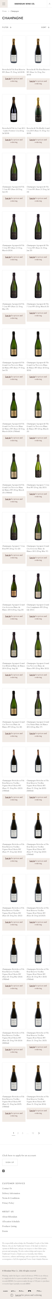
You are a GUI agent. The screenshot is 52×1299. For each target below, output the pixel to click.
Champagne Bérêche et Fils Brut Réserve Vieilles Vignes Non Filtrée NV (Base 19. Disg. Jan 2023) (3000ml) (38, 785)
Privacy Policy (8, 1203)
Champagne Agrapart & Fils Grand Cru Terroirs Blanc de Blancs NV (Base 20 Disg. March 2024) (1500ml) (13, 428)
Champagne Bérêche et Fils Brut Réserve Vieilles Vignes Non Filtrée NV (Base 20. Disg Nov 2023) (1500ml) (38, 974)
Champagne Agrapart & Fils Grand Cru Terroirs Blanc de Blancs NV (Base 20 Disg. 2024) (38, 366)
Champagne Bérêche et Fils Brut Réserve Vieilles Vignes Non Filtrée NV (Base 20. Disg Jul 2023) (38, 912)
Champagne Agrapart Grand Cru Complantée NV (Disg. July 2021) (38, 607)
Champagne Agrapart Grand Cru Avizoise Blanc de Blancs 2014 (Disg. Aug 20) (13, 607)
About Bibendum (9, 1216)
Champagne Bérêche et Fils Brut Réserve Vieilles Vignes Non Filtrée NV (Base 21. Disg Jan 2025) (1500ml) (13, 1101)
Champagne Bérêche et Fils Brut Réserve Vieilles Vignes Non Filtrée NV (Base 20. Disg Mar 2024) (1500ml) (13, 974)
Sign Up (10, 1162)
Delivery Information (11, 1193)
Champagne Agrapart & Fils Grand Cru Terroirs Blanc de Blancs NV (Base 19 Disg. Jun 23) (13, 366)
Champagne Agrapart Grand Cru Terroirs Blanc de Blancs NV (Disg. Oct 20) (13, 724)
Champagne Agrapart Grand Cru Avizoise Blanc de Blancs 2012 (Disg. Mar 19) (38, 549)
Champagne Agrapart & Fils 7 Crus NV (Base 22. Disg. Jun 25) (38, 248)
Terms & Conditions (11, 1198)
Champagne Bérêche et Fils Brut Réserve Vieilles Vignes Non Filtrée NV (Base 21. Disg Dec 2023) (38, 1037)
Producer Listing (9, 1226)
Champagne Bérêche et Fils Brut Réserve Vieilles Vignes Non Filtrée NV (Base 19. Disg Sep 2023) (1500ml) (38, 849)
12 (33, 1133)
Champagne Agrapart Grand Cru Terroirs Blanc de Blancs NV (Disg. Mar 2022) (38, 666)
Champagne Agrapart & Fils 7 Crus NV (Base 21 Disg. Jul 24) (38, 189)
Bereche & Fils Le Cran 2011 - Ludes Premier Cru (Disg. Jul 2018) (13, 131)
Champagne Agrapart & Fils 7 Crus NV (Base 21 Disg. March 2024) (13, 248)
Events (5, 1231)
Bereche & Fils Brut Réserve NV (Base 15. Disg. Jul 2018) (13, 70)
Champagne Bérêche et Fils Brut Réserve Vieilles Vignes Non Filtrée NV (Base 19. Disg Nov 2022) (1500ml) (13, 785)
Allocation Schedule (11, 1221)
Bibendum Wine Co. (11, 1271)
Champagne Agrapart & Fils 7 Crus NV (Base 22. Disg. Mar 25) (13, 306)
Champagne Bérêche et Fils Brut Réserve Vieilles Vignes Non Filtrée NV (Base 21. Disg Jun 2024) (38, 1100)
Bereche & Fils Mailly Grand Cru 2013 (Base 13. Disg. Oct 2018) (38, 131)
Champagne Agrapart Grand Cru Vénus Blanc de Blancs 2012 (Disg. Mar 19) (38, 724)
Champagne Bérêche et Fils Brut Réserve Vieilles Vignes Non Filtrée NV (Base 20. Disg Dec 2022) (13, 912)
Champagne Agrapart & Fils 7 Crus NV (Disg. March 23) (38, 305)
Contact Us (7, 1188)
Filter (5, 27)
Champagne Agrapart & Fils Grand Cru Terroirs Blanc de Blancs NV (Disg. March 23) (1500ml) (13, 489)
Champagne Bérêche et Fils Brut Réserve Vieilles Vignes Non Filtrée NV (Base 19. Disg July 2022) (13, 848)
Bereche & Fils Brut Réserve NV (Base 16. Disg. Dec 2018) (38, 72)
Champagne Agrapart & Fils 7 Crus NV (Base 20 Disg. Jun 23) (13, 189)
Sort (43, 27)
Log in (18, 1295)
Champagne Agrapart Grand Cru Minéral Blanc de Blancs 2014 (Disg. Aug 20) (13, 666)
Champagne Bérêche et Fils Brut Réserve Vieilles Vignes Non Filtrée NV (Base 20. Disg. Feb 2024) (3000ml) (13, 1038)
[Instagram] (3, 1171)
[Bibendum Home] (24, 4)
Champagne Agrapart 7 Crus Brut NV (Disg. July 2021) (38, 486)
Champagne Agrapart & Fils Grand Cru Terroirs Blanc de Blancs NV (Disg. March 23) (38, 428)
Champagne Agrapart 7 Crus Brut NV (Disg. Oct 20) (13, 547)
